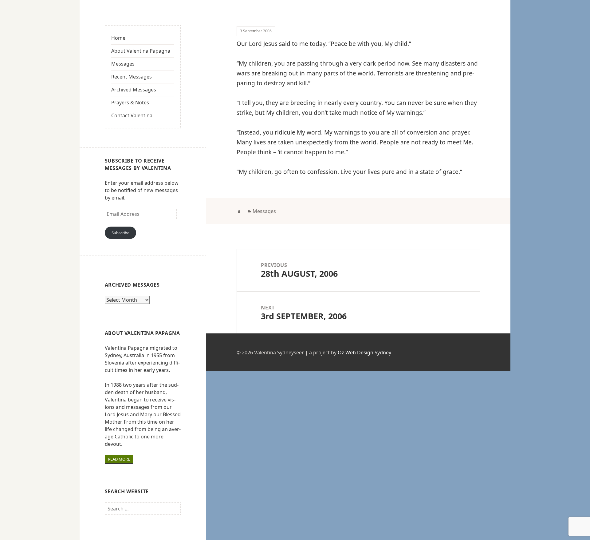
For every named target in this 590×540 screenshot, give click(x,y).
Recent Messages (131, 76)
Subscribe (120, 233)
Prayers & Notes (130, 102)
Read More (119, 459)
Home (118, 37)
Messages (123, 63)
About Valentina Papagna (140, 50)
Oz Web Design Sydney (364, 352)
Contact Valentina (131, 115)
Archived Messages (133, 89)
